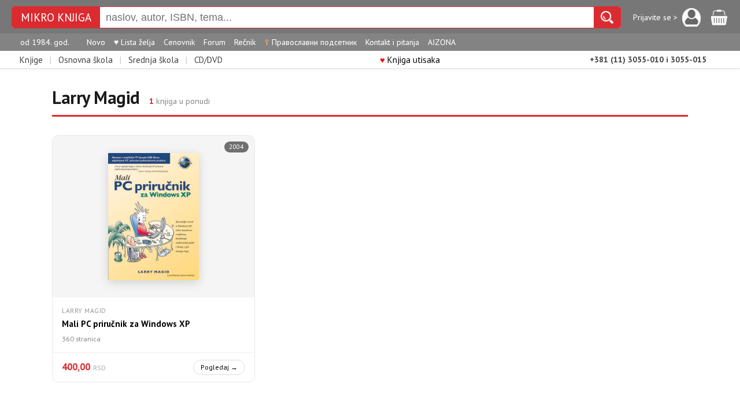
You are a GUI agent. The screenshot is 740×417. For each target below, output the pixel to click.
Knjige (31, 59)
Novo (96, 42)
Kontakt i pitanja (392, 42)
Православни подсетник (310, 42)
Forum (214, 42)
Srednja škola (153, 59)
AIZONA (442, 42)
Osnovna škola (85, 59)
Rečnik (245, 42)
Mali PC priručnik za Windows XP (126, 323)
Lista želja (134, 42)
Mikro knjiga (56, 17)
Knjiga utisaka (410, 59)
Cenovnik (179, 42)
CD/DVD (208, 59)
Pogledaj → (219, 367)
